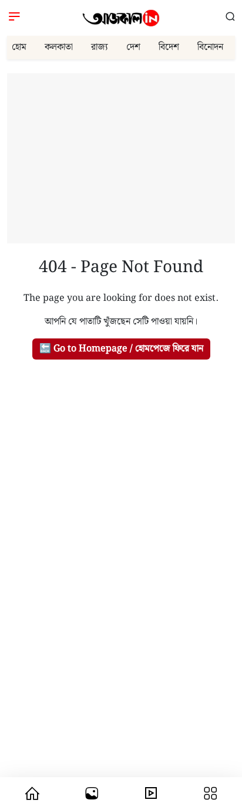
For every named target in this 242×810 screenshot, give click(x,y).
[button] (230, 18)
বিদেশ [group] (169, 47)
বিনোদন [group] (210, 47)
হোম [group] (19, 47)
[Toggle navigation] (14, 17)
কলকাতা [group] (59, 47)
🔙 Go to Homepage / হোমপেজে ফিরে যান (121, 348)
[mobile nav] (32, 794)
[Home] (121, 17)
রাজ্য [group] (99, 47)
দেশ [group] (133, 47)
